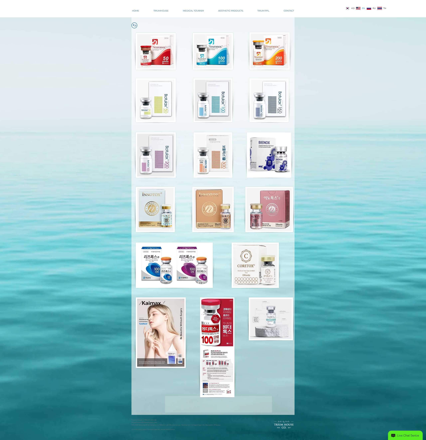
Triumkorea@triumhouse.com (144, 422)
